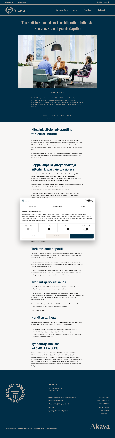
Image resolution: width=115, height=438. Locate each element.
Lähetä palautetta (51, 428)
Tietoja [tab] (83, 206)
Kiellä (33, 236)
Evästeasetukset (39, 428)
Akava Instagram (103, 400)
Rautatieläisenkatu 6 (55, 388)
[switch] (48, 229)
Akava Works (9, 2)
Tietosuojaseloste (10, 428)
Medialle (99, 2)
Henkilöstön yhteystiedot (55, 401)
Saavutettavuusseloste (25, 428)
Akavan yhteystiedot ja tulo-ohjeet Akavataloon (62, 397)
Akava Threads (104, 414)
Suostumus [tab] (32, 206)
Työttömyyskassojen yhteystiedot (58, 411)
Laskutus (51, 407)
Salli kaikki (82, 236)
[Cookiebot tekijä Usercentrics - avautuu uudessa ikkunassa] (86, 201)
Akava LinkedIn (104, 397)
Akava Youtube (104, 410)
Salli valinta (57, 236)
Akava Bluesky (104, 407)
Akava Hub (21, 2)
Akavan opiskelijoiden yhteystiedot (58, 404)
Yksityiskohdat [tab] (57, 206)
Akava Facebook (104, 404)
